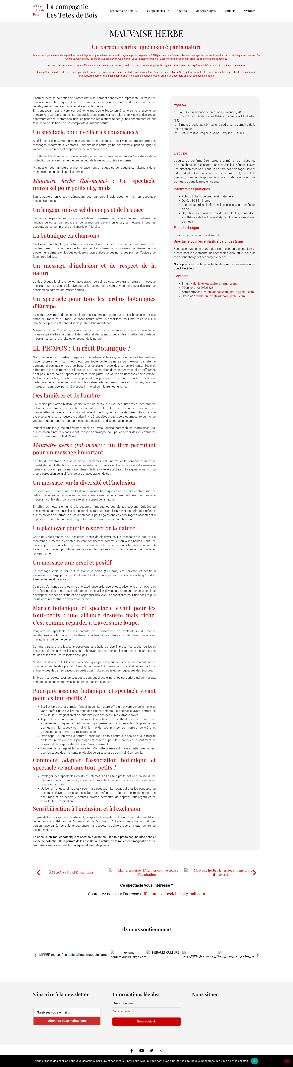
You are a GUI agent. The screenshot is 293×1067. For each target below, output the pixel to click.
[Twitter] (151, 1051)
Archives (249, 11)
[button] (38, 872)
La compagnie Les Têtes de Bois (71, 10)
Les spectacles (155, 11)
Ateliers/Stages (205, 11)
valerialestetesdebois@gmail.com (214, 283)
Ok (254, 1060)
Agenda (182, 11)
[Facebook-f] (132, 1051)
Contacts (229, 11)
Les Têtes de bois (122, 11)
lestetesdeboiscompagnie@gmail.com (228, 292)
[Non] (287, 1061)
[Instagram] (161, 1051)
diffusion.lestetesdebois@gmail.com (220, 296)
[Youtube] (142, 1051)
